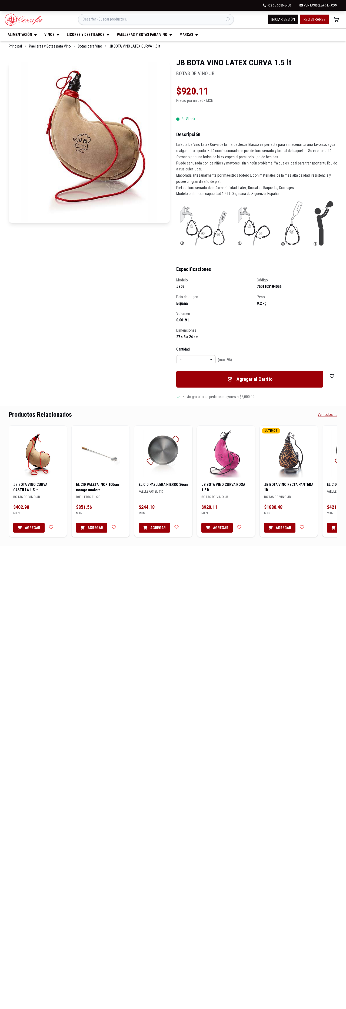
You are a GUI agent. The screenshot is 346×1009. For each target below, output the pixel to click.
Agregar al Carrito (254, 379)
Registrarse (314, 19)
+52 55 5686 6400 (279, 5)
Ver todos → (327, 414)
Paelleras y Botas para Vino (50, 46)
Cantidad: (183, 349)
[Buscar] (228, 19)
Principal (15, 46)
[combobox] (156, 19)
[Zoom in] (89, 142)
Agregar (32, 528)
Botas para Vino (90, 46)
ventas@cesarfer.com (320, 5)
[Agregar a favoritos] (51, 527)
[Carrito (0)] (336, 19)
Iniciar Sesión (283, 19)
